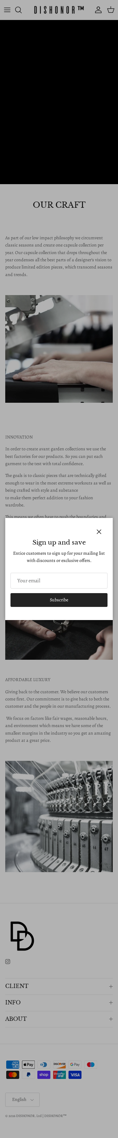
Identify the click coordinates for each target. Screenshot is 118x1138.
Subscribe (59, 600)
